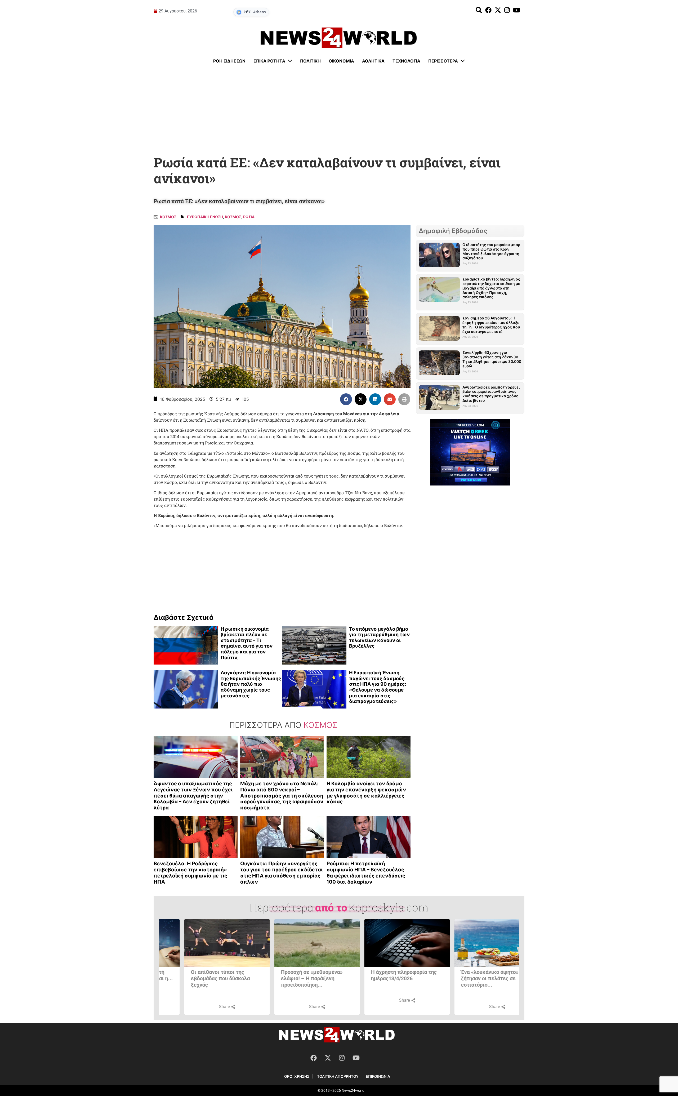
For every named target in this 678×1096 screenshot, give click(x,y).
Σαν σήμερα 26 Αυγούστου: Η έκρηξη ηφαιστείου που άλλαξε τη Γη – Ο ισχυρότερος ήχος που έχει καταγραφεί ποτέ (491, 324)
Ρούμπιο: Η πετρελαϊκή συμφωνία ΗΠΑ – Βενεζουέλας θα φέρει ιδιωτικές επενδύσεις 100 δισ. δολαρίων (366, 873)
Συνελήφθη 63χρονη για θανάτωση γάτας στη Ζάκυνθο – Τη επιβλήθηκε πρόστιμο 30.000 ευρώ (491, 359)
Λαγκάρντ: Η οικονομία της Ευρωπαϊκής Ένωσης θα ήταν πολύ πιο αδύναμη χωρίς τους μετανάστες (251, 684)
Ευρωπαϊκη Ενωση (205, 217)
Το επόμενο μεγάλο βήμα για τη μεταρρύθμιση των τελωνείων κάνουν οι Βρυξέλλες (379, 637)
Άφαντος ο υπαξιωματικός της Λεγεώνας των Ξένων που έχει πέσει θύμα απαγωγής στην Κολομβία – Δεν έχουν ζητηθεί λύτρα (193, 796)
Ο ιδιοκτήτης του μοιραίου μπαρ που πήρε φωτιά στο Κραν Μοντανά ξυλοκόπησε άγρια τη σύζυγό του (491, 251)
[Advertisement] (339, 110)
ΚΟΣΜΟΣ (233, 217)
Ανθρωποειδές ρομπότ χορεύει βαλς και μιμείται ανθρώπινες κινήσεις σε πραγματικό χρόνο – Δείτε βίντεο (491, 394)
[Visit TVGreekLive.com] (470, 452)
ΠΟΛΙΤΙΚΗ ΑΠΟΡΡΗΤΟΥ (337, 1076)
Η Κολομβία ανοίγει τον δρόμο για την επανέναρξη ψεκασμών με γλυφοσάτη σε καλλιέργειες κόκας (366, 793)
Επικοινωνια (378, 1076)
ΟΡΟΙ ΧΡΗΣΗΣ (296, 1076)
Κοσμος (168, 217)
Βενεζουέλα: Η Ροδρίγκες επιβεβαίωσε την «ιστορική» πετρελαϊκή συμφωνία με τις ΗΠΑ (190, 873)
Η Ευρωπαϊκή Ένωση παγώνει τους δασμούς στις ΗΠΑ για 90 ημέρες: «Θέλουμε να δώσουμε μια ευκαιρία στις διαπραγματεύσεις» (377, 687)
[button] (346, 399)
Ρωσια (249, 217)
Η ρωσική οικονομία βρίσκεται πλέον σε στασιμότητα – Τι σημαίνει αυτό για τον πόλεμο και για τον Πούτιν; (247, 643)
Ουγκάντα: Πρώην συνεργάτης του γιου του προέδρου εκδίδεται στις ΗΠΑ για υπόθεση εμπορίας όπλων (281, 873)
